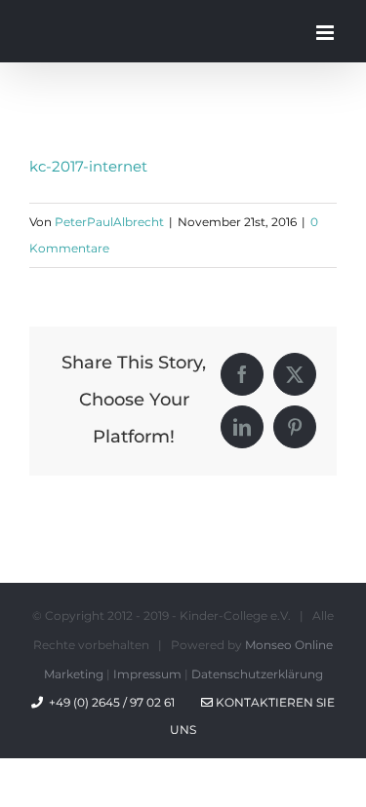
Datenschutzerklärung (257, 674)
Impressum (147, 674)
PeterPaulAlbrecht (109, 221)
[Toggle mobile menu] (326, 32)
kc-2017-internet (88, 166)
